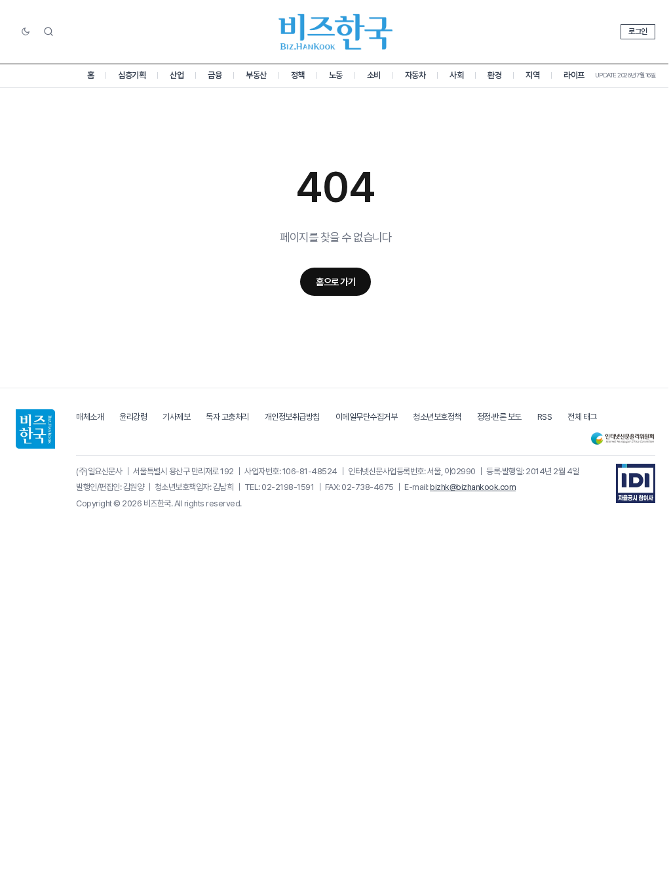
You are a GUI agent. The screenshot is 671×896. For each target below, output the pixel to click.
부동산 (256, 75)
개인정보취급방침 (292, 417)
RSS (544, 417)
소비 (374, 75)
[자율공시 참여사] (635, 483)
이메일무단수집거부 (367, 417)
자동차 (415, 75)
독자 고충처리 (227, 417)
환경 (494, 75)
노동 (336, 75)
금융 (214, 75)
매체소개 (90, 417)
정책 (298, 75)
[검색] (48, 31)
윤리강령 (133, 417)
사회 (456, 75)
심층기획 (131, 75)
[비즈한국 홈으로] (335, 32)
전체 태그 (582, 417)
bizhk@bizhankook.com (473, 487)
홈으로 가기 (335, 281)
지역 (532, 75)
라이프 (574, 75)
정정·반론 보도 (499, 417)
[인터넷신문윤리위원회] (622, 438)
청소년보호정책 (437, 417)
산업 (176, 75)
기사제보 (176, 417)
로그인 (637, 31)
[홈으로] (35, 429)
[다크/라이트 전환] (25, 32)
